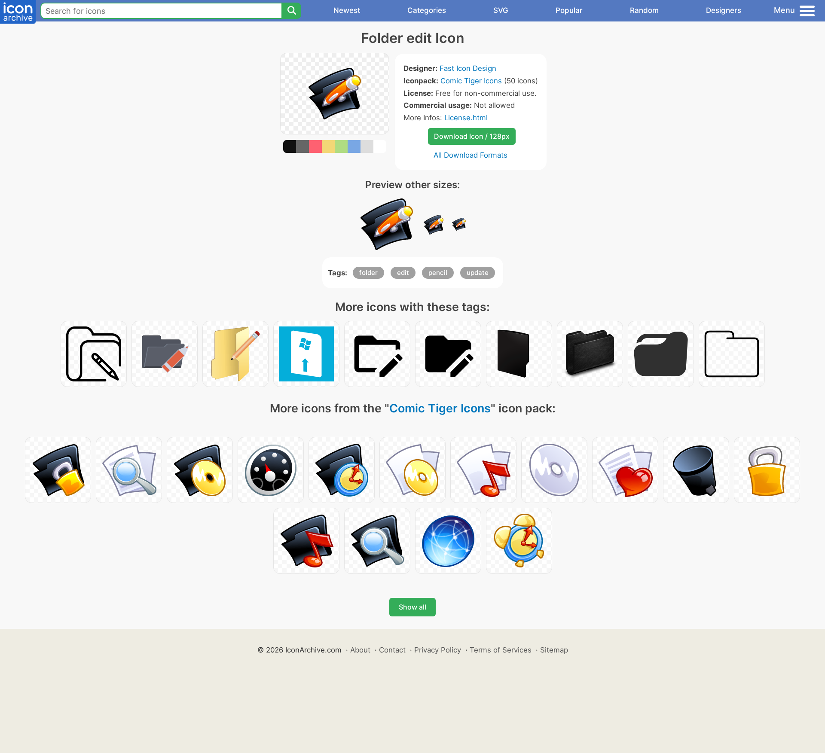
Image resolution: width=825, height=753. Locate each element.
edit (403, 272)
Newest (346, 10)
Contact (392, 650)
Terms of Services (501, 650)
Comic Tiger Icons (471, 80)
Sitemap (554, 650)
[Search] (291, 11)
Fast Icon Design (468, 68)
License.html (466, 117)
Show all (412, 607)
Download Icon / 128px (472, 136)
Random (644, 10)
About (360, 650)
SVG (500, 10)
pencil (437, 272)
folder (368, 272)
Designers (723, 10)
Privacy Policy (437, 650)
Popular (569, 10)
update (478, 272)
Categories (426, 10)
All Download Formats (470, 155)
